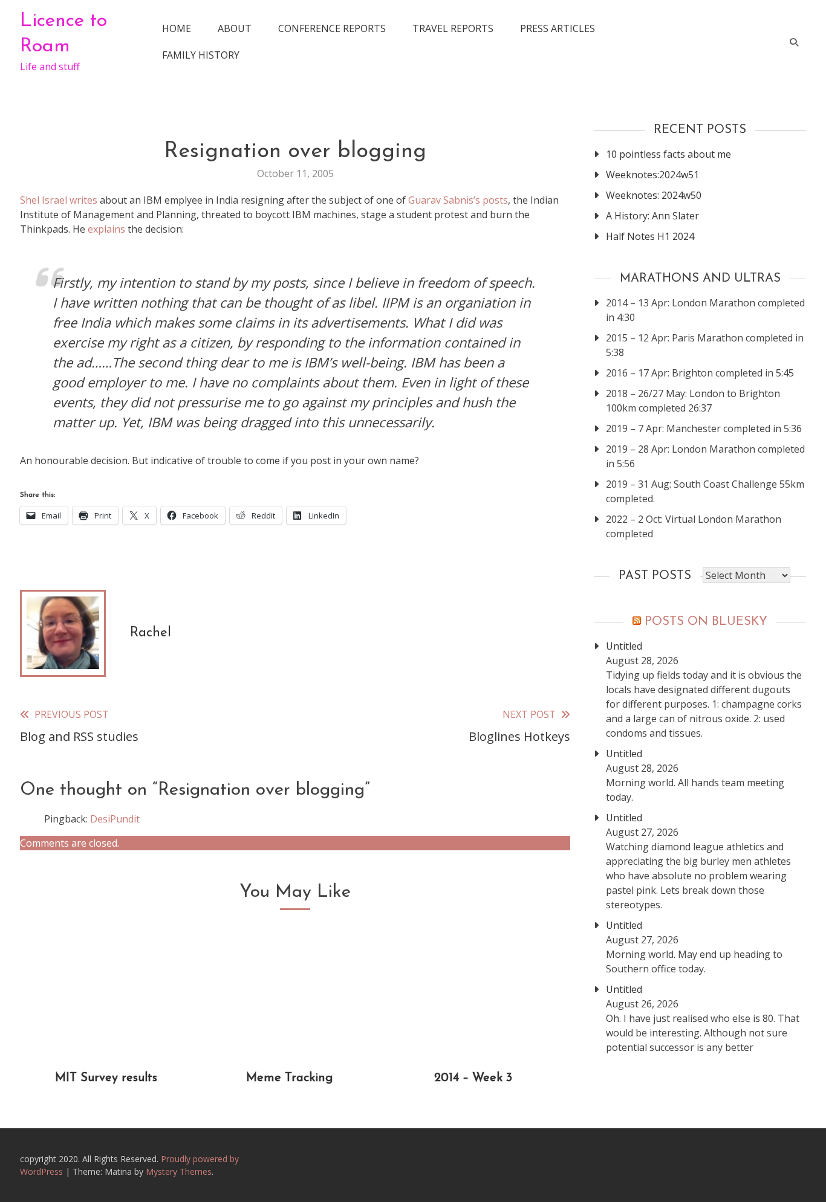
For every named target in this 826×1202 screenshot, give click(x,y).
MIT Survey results (106, 1078)
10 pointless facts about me (668, 154)
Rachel (150, 633)
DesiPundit (115, 819)
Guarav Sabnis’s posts (458, 200)
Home (176, 28)
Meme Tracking (289, 1078)
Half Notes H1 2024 (650, 236)
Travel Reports (452, 28)
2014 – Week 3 (473, 1078)
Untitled (624, 646)
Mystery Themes (179, 1171)
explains (106, 229)
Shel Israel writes (58, 200)
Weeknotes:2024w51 (652, 174)
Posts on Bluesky (706, 622)
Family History (200, 55)
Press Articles (557, 28)
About (235, 28)
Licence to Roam (63, 33)
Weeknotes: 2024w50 (653, 195)
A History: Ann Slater (652, 215)
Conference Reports (332, 28)
